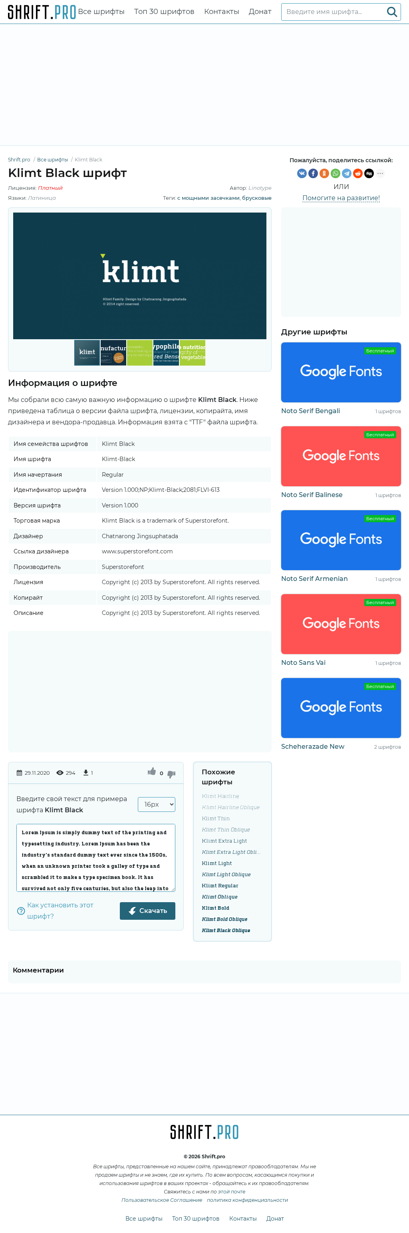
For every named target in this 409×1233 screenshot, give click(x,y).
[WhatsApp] (335, 173)
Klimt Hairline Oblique (230, 807)
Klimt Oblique (219, 897)
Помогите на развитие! (341, 198)
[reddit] (358, 173)
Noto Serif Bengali (310, 411)
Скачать (153, 911)
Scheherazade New (312, 746)
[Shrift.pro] (42, 12)
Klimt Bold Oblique (224, 919)
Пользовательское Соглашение (161, 1200)
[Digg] (369, 173)
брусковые (257, 198)
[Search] (392, 12)
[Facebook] (313, 173)
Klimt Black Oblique (226, 930)
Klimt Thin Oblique (226, 830)
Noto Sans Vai (303, 662)
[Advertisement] (204, 85)
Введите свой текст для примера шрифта (71, 804)
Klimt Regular (220, 886)
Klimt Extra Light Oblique (232, 852)
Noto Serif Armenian (314, 579)
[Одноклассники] (324, 173)
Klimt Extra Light (224, 841)
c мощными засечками (208, 198)
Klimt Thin (216, 818)
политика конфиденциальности (247, 1200)
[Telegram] (346, 173)
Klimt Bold (215, 908)
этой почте (231, 1192)
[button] (259, 275)
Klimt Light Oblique (226, 874)
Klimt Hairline (220, 796)
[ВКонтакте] (302, 173)
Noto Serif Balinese (312, 495)
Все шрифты (101, 11)
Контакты (221, 11)
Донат (260, 11)
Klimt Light (217, 863)
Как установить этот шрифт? (60, 910)
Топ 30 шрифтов (164, 11)
